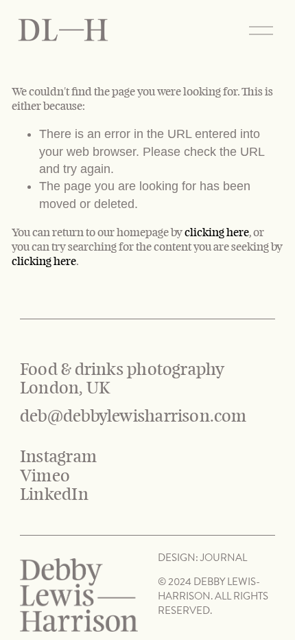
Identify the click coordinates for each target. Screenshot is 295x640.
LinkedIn (54, 494)
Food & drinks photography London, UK (124, 379)
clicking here (217, 232)
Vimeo (45, 476)
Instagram (58, 457)
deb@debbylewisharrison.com (133, 416)
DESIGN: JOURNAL (202, 558)
